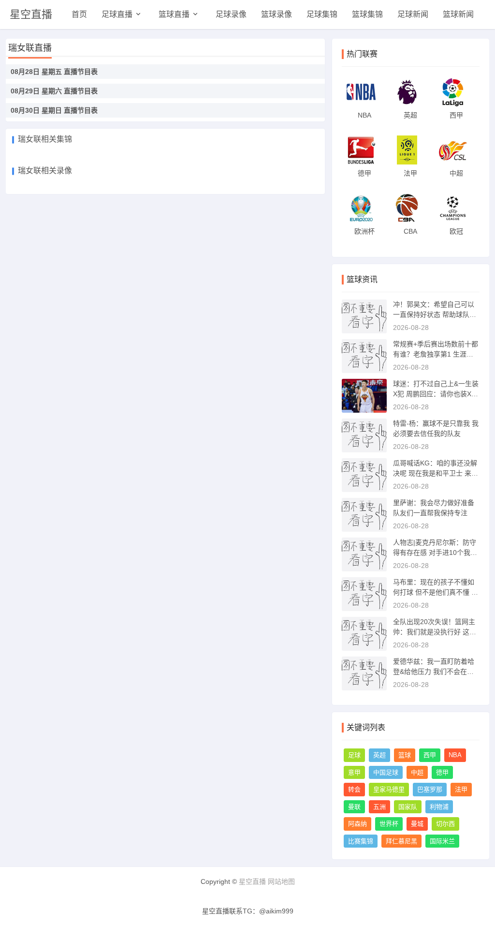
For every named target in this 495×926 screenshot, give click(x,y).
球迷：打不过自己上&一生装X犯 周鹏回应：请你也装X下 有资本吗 (436, 394)
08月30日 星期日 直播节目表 (54, 110)
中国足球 (385, 772)
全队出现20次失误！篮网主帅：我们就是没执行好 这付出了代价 (434, 632)
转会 (354, 789)
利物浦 (439, 806)
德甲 (442, 772)
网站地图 (281, 881)
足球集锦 (321, 14)
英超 (379, 755)
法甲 (461, 789)
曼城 (417, 823)
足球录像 (231, 14)
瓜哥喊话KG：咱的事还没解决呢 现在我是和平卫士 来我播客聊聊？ (435, 473)
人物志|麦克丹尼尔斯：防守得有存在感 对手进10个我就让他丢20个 (435, 552)
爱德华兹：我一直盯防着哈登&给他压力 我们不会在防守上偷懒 (433, 671)
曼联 (354, 806)
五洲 (379, 806)
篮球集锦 (367, 14)
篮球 (404, 755)
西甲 (429, 755)
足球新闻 (412, 14)
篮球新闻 (458, 14)
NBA (455, 755)
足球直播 (117, 14)
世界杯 (388, 823)
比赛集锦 (360, 841)
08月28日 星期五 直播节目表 (54, 71)
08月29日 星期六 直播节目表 (54, 91)
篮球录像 (276, 14)
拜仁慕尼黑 (401, 841)
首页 (79, 14)
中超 (417, 772)
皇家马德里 (389, 789)
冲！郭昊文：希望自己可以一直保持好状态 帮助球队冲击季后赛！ (434, 314)
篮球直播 (174, 14)
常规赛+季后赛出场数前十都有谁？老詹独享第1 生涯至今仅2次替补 (435, 354)
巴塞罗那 (429, 789)
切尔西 (445, 823)
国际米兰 (442, 841)
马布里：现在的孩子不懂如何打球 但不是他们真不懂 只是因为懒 (435, 592)
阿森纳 (357, 823)
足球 (354, 755)
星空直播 (31, 14)
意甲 (354, 772)
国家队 (407, 806)
